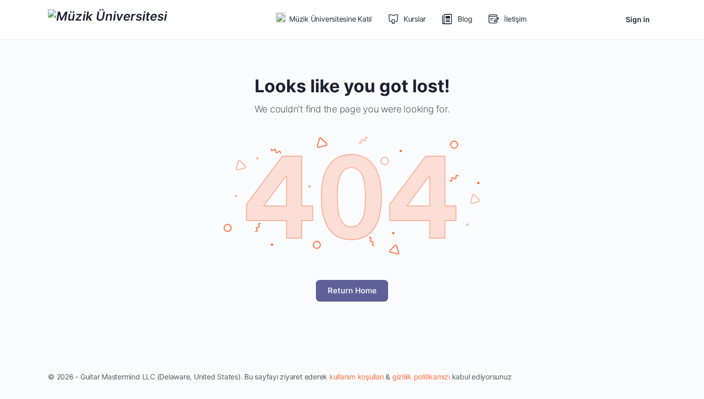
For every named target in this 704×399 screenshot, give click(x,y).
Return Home (352, 290)
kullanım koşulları (356, 376)
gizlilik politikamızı (421, 376)
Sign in (638, 19)
